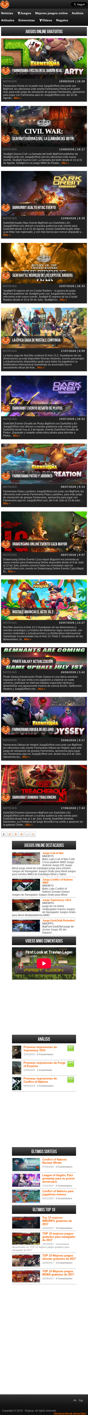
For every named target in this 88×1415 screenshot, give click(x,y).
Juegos (25, 13)
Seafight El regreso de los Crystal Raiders (42, 275)
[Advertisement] (44, 1007)
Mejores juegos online (51, 13)
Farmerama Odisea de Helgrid (33, 729)
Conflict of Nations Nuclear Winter (54, 1161)
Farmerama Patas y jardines (32, 476)
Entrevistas (26, 20)
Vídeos (47, 20)
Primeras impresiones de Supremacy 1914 (40, 1048)
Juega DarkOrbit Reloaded (58, 920)
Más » (17, 97)
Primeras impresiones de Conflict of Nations (40, 1080)
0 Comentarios (45, 1054)
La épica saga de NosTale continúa (36, 340)
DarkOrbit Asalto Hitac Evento (34, 207)
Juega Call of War (53, 853)
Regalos (62, 20)
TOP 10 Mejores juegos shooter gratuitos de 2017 (59, 1257)
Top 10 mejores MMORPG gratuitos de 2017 (57, 1221)
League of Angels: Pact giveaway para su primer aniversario (58, 1178)
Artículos (7, 20)
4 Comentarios (64, 1278)
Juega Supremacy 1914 (56, 900)
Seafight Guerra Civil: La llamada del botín (43, 138)
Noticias (7, 13)
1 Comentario (44, 1070)
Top (81, 1400)
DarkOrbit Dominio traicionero (34, 797)
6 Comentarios (64, 1228)
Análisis (78, 13)
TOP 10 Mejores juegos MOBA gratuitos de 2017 (58, 1273)
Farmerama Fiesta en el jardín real (37, 70)
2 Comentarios (45, 1085)
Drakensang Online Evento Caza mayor (39, 544)
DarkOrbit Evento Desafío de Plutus (37, 408)
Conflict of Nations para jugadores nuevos (57, 1193)
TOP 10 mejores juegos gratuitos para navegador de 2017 (58, 1237)
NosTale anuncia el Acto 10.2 (32, 612)
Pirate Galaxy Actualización (32, 661)
